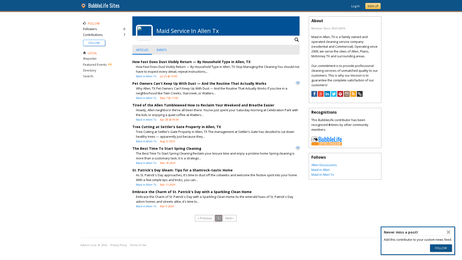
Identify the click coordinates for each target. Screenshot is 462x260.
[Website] (360, 95)
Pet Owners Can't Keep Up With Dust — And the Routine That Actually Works (199, 83)
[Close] (448, 232)
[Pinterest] (340, 95)
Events (162, 50)
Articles (142, 50)
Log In (355, 6)
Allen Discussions (324, 165)
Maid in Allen (320, 170)
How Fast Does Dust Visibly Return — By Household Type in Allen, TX (191, 61)
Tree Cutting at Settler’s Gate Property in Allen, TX (176, 126)
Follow (94, 43)
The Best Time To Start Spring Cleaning (166, 148)
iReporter (90, 58)
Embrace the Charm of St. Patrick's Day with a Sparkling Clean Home (192, 191)
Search (88, 76)
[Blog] (353, 95)
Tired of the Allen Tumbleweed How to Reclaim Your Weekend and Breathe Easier (203, 105)
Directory (89, 70)
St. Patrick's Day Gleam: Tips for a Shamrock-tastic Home (182, 170)
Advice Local (88, 245)
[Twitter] (334, 95)
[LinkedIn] (327, 95)
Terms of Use (138, 245)
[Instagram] (347, 95)
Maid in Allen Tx (146, 76)
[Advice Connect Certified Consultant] (327, 144)
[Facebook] (314, 95)
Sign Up (373, 6)
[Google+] (321, 95)
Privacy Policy (118, 245)
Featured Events (95, 64)
